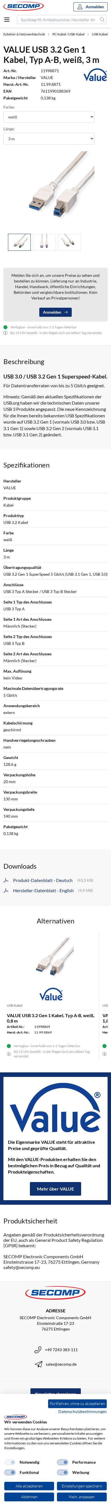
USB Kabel (100, 34)
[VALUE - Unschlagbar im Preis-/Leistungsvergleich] (55, 1107)
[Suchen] (102, 19)
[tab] (19, 242)
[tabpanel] (55, 190)
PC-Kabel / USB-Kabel (68, 34)
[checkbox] (10, 1462)
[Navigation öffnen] (7, 19)
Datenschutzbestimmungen (82, 1411)
